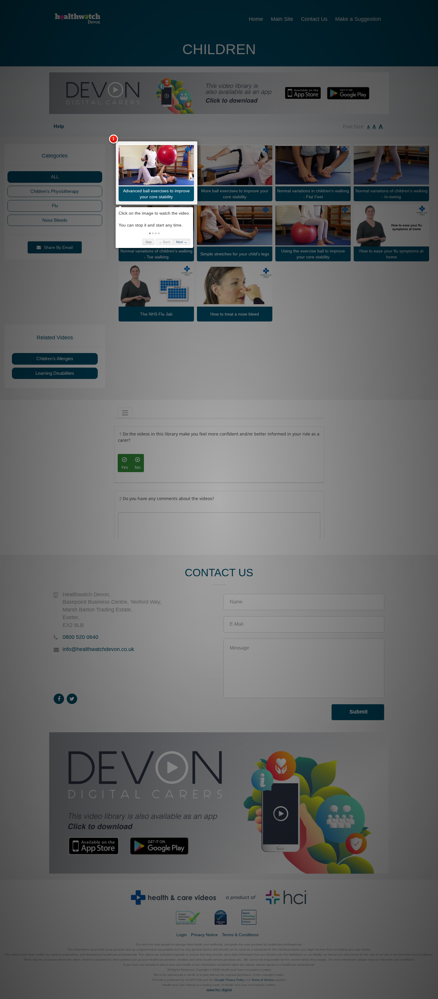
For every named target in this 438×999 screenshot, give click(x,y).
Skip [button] (148, 242)
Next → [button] (181, 242)
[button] (150, 233)
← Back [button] (164, 242)
